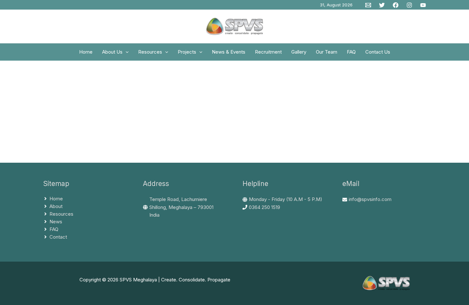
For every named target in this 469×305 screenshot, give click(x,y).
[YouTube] (423, 5)
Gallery (298, 52)
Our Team (326, 52)
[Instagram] (409, 5)
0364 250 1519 (264, 207)
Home (86, 52)
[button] (126, 52)
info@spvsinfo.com (370, 199)
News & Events (228, 52)
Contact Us (377, 52)
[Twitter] (382, 5)
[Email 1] (368, 5)
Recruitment (268, 52)
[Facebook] (395, 5)
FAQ (351, 52)
